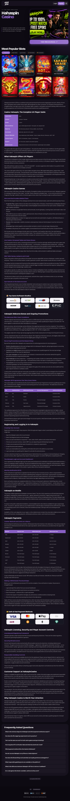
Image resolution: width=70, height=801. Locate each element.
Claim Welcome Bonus (48, 42)
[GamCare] (26, 793)
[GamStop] (32, 793)
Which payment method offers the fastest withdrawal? (20, 749)
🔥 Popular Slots (6, 52)
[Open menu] (66, 3)
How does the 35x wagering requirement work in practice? (21, 736)
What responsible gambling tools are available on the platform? (22, 762)
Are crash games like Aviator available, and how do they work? (22, 771)
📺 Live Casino (22, 52)
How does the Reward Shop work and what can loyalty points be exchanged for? (27, 757)
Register (61, 3)
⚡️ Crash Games (31, 52)
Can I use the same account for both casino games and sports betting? (24, 740)
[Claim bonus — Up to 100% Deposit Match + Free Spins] (49, 24)
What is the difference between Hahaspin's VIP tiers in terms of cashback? (25, 766)
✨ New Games (14, 52)
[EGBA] (37, 793)
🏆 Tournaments (40, 52)
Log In (55, 3)
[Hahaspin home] (6, 3)
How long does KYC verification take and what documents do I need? (24, 744)
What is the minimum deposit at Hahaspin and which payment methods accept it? (27, 731)
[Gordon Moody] (43, 793)
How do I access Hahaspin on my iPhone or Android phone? (21, 753)
